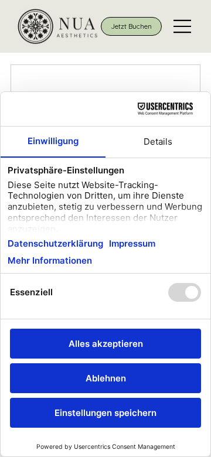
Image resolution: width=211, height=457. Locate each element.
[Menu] (183, 26)
